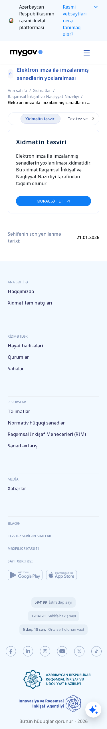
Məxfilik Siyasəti (23, 548)
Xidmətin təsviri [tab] (40, 118)
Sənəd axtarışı (23, 445)
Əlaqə (14, 523)
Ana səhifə (17, 90)
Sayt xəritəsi (20, 561)
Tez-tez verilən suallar (29, 536)
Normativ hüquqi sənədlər (36, 423)
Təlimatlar (19, 411)
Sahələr (16, 368)
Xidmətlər (42, 90)
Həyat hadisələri (25, 346)
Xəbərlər (17, 488)
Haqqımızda (21, 291)
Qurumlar (18, 357)
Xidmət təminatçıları (30, 303)
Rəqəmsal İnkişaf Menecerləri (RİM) (47, 434)
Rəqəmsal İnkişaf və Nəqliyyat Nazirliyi (43, 96)
